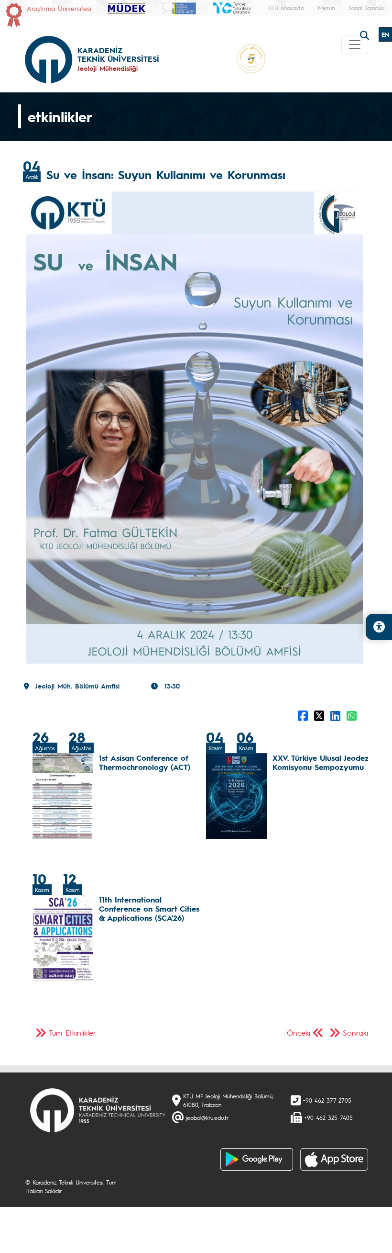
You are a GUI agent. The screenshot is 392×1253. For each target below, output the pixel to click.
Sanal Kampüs (366, 7)
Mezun (326, 7)
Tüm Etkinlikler (72, 1032)
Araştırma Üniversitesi (59, 8)
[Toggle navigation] (354, 44)
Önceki (298, 1032)
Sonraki (355, 1032)
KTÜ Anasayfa (286, 7)
